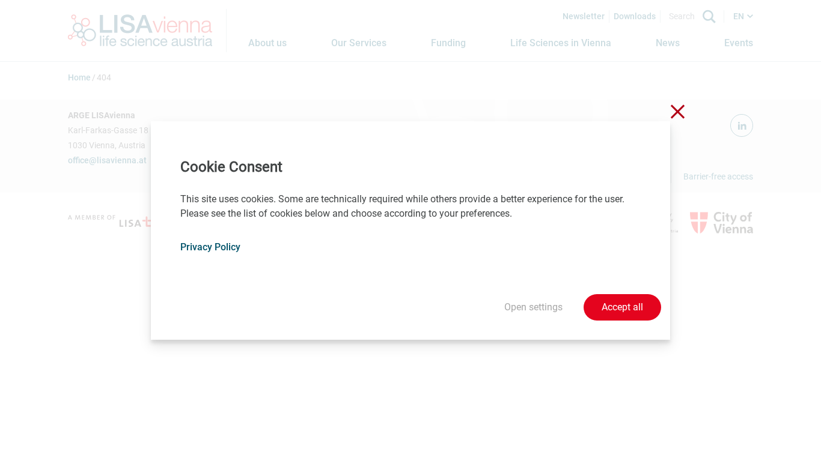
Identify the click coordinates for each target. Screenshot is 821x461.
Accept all (622, 307)
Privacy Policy (210, 247)
